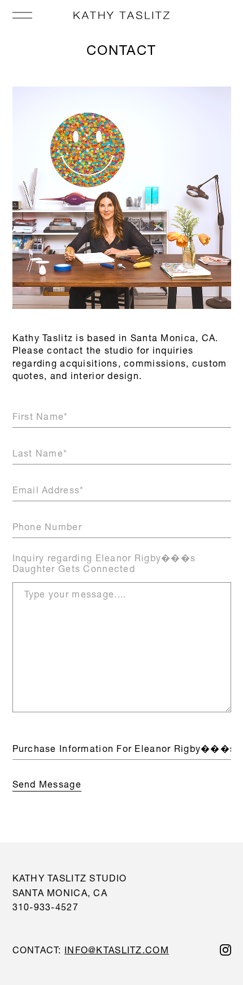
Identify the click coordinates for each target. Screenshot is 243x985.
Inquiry (104, 563)
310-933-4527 (45, 906)
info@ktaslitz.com (116, 949)
